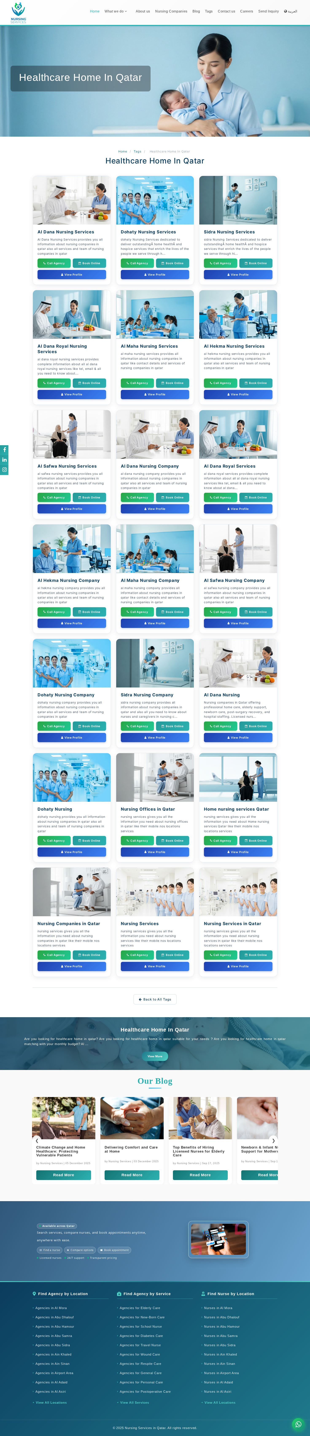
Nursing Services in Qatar (232, 923)
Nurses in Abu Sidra (220, 1345)
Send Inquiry (268, 11)
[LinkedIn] (4, 459)
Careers (246, 11)
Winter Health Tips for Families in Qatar (262, 1149)
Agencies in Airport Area (54, 1373)
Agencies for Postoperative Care (145, 1391)
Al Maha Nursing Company (150, 580)
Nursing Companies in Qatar (69, 923)
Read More (63, 1175)
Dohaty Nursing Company (66, 694)
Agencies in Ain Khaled (53, 1354)
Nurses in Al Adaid (218, 1382)
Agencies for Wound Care (140, 1354)
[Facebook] (4, 450)
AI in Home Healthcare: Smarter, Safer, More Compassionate (126, 1151)
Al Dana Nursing (222, 694)
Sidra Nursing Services (229, 231)
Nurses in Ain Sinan (219, 1363)
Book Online (91, 263)
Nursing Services (140, 923)
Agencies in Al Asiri (50, 1391)
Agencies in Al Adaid (51, 1382)
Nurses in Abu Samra (221, 1336)
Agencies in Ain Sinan (52, 1363)
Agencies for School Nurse (141, 1326)
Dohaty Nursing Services (148, 231)
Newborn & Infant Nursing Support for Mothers (60, 1149)
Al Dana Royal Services (230, 466)
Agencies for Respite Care (140, 1363)
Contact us (226, 11)
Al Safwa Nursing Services (67, 466)
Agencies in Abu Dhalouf (54, 1317)
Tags (209, 11)
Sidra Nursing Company (147, 694)
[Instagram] (4, 469)
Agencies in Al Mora (51, 1308)
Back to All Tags (157, 999)
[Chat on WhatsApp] (298, 1424)
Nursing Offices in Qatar (148, 809)
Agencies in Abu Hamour (54, 1326)
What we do (115, 11)
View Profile (73, 274)
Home (95, 11)
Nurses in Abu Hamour (222, 1326)
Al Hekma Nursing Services (234, 346)
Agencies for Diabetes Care (141, 1336)
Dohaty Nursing (55, 809)
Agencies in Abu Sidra (52, 1345)
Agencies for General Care (141, 1373)
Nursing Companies (171, 11)
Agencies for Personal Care (141, 1382)
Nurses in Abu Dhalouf (221, 1317)
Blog (196, 11)
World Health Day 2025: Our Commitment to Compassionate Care (198, 1151)
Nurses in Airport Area (221, 1373)
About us (143, 11)
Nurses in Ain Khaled (220, 1354)
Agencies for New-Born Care (142, 1317)
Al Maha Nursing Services (149, 346)
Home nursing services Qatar (236, 809)
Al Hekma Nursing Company (69, 580)
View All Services (134, 1402)
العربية (292, 11)
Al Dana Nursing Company (150, 466)
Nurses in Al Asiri (217, 1391)
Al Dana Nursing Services (66, 231)
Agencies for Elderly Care (140, 1308)
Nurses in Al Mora (218, 1308)
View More (155, 1056)
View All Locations (51, 1402)
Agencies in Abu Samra (53, 1336)
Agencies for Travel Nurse (140, 1345)
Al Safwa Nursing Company (234, 580)
